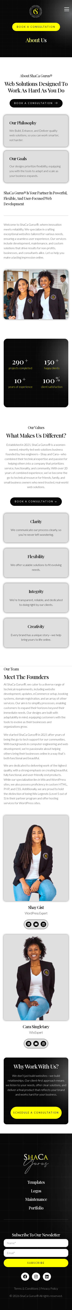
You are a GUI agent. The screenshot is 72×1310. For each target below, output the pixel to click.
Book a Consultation (33, 103)
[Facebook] (25, 1277)
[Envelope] (36, 924)
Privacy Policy (49, 1288)
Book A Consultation (36, 26)
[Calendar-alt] (43, 924)
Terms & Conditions (26, 1288)
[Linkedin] (28, 924)
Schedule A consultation (36, 1112)
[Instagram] (36, 1277)
